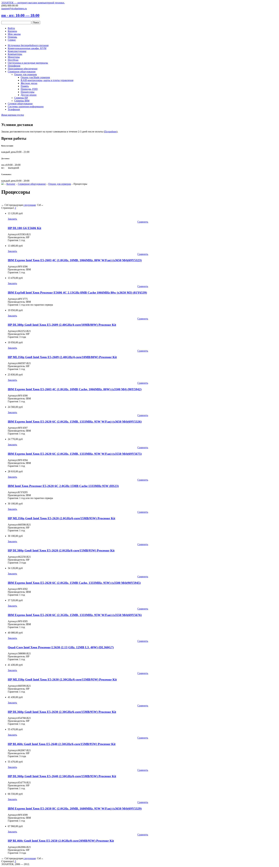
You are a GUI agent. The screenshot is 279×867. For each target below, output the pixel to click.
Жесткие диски (29, 83)
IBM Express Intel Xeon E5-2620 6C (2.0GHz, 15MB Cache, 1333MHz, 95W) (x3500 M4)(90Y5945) (74, 583)
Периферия (14, 65)
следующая (29, 205)
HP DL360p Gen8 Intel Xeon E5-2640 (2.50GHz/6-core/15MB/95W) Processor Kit (62, 776)
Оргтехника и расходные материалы (28, 62)
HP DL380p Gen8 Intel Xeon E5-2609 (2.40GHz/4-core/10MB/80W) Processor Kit (62, 324)
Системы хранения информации (26, 106)
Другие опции (28, 94)
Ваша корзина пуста (12, 115)
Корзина (12, 31)
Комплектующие (17, 51)
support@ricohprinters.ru (14, 8)
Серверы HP (21, 97)
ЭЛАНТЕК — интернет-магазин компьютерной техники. (33, 2)
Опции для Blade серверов (35, 77)
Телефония (14, 109)
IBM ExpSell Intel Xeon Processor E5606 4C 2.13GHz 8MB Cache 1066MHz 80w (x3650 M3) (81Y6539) (77, 292)
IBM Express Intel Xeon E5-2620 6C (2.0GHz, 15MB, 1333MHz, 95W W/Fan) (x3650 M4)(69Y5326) (75, 421)
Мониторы (14, 57)
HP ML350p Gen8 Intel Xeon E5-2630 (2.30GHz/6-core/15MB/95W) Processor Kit (62, 679)
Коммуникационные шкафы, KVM (27, 48)
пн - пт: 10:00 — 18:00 (20, 15)
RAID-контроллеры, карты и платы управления (47, 80)
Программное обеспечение (22, 68)
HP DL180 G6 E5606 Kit (24, 228)
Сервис (12, 39)
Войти (11, 28)
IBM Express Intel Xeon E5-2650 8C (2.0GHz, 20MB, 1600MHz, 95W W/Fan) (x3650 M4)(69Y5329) (75, 808)
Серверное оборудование (22, 71)
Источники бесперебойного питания (28, 45)
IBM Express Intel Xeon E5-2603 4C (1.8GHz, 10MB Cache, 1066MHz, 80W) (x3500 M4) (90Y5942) (74, 389)
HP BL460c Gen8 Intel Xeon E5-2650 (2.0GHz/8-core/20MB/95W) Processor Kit (61, 840)
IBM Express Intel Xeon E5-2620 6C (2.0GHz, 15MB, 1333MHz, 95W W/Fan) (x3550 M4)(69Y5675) (75, 453)
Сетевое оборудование (20, 103)
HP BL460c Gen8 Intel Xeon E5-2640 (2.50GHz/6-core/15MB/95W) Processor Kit (61, 744)
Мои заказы (14, 34)
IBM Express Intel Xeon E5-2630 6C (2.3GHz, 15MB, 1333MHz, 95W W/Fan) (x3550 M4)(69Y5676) (75, 615)
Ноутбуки (13, 60)
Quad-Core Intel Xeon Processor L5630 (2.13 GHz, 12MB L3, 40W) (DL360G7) (61, 647)
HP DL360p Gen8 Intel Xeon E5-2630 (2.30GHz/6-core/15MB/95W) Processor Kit (62, 712)
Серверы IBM (21, 100)
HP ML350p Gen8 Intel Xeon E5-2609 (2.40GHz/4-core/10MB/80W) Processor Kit (62, 357)
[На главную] (2, 184)
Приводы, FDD (29, 89)
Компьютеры (15, 54)
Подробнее (110, 131)
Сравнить (142, 221)
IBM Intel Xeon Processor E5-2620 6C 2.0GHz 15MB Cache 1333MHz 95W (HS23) (63, 486)
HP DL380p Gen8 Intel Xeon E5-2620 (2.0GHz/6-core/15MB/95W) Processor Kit (61, 550)
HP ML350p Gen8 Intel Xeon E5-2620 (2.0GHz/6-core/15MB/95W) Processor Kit (61, 518)
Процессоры (27, 92)
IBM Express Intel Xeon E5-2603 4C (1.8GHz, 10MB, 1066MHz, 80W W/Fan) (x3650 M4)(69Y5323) (75, 260)
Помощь (12, 37)
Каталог (10, 184)
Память (25, 86)
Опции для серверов (25, 74)
